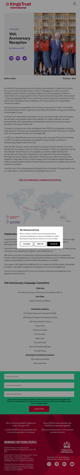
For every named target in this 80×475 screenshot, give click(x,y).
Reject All (40, 244)
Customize (26, 244)
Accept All (53, 244)
